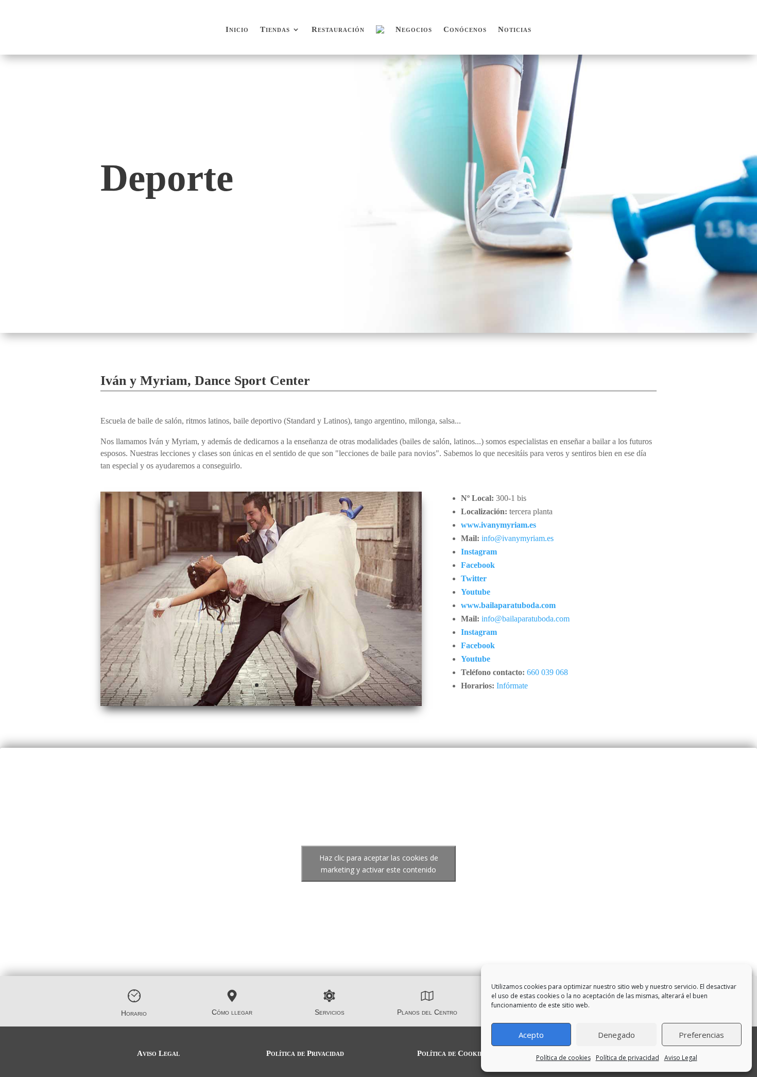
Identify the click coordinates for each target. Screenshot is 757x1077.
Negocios (413, 29)
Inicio (237, 29)
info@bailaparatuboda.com (525, 618)
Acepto (531, 1035)
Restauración (338, 29)
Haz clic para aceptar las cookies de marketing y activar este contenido (378, 863)
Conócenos (465, 29)
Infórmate (512, 685)
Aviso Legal (680, 1057)
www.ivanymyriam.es (498, 524)
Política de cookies (563, 1057)
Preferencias (701, 1035)
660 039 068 (547, 672)
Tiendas (275, 29)
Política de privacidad (627, 1057)
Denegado (616, 1035)
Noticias (514, 29)
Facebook (478, 565)
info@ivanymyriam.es (517, 538)
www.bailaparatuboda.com (508, 605)
